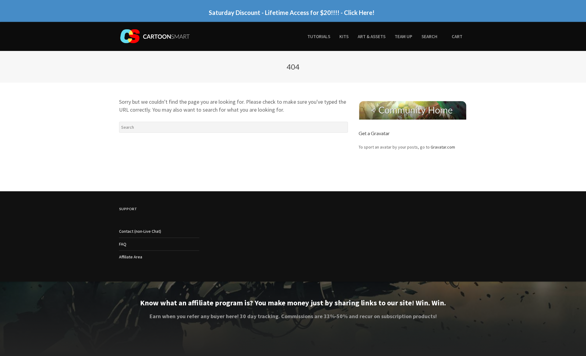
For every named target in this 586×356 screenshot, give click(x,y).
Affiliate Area (130, 257)
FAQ (122, 244)
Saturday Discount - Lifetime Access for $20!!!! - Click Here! (291, 12)
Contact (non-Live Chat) (140, 231)
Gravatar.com (443, 147)
